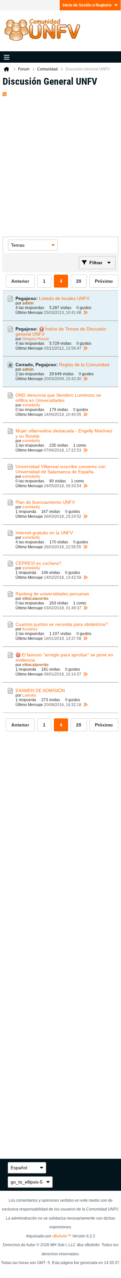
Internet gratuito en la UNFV (44, 532)
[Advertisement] (60, 164)
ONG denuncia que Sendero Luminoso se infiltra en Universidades (58, 397)
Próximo (104, 281)
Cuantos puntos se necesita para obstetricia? (61, 624)
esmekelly (31, 405)
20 (78, 281)
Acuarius (29, 629)
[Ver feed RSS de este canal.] (4, 92)
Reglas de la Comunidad (84, 364)
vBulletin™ (61, 1236)
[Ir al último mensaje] (85, 312)
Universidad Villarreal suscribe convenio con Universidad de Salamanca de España (60, 469)
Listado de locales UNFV (64, 298)
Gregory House (35, 339)
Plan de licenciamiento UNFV (45, 502)
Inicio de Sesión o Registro (87, 5)
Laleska (29, 695)
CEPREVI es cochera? (38, 563)
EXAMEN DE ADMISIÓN (40, 690)
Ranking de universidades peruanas (52, 593)
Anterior (20, 281)
